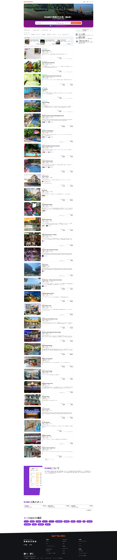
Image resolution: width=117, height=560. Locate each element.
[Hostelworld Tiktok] (35, 541)
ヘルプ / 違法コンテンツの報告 (50, 553)
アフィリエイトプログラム (82, 553)
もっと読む (42, 46)
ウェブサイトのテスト (48, 558)
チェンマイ (45, 521)
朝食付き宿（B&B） (44, 61)
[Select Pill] (90, 2)
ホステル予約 (81, 550)
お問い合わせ (48, 550)
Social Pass (64, 541)
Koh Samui (89, 521)
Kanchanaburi (59, 521)
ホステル (43, 114)
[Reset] (54, 23)
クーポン (37, 558)
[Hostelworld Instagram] (29, 541)
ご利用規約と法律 (32, 558)
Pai (84, 521)
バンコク (26, 521)
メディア (80, 543)
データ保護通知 (26, 558)
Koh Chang (66, 521)
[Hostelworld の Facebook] (24, 541)
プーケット (51, 521)
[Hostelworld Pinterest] (33, 541)
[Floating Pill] (44, 459)
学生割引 (63, 553)
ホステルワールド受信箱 (82, 555)
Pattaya (34, 524)
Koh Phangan (27, 524)
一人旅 (63, 550)
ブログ (63, 543)
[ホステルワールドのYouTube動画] (31, 541)
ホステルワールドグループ (82, 541)
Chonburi (38, 521)
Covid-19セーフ (50, 183)
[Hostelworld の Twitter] (26, 541)
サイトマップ (55, 558)
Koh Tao (73, 521)
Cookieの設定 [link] (60, 558)
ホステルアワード (65, 548)
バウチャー (42, 558)
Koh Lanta (48, 524)
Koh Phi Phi (41, 524)
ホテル (47, 543)
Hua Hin (32, 521)
